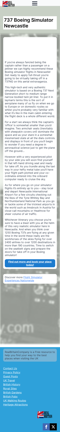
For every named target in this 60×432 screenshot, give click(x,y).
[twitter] (53, 426)
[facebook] (46, 426)
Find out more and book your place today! (30, 263)
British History (11, 384)
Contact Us (10, 368)
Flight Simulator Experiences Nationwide (23, 279)
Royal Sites (10, 388)
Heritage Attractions (15, 404)
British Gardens (12, 392)
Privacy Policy (11, 372)
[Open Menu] (34, 3)
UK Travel (9, 380)
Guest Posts (10, 376)
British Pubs (10, 396)
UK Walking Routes (14, 400)
